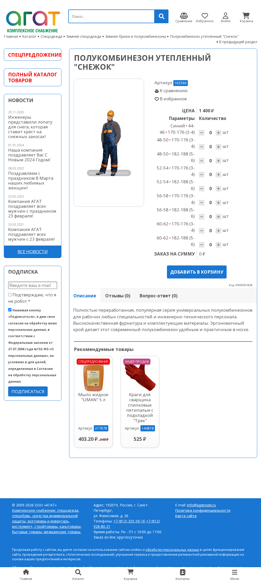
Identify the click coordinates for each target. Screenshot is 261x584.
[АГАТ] (32, 21)
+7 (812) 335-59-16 (129, 521)
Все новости (33, 251)
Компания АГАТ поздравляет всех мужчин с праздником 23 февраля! (32, 208)
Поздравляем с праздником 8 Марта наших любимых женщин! (30, 180)
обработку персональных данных (172, 550)
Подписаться (27, 391)
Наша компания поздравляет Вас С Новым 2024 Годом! (29, 155)
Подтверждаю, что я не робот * (32, 298)
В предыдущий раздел (238, 41)
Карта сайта (186, 515)
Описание (84, 296)
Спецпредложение (32, 55)
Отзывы (117, 296)
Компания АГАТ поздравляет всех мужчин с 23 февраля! (31, 234)
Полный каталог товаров (32, 77)
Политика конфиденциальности (202, 510)
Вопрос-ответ (158, 296)
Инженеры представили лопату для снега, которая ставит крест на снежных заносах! (30, 127)
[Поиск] (161, 16)
